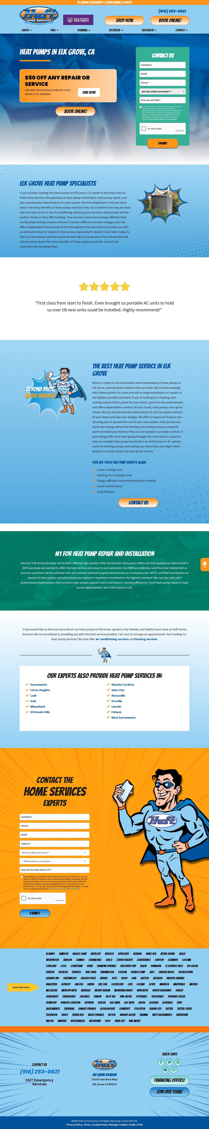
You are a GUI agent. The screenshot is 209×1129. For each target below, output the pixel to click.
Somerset (124, 1008)
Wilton (49, 1021)
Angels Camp (79, 953)
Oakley (179, 990)
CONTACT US (138, 502)
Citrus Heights (40, 690)
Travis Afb (78, 1015)
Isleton (145, 978)
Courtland (77, 966)
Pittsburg (141, 996)
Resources (148, 30)
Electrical (114, 30)
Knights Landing (175, 978)
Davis (90, 966)
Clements (173, 960)
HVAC (53, 30)
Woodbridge (78, 1021)
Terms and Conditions (157, 119)
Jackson (157, 978)
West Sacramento (123, 717)
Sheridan (69, 1008)
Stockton (139, 1008)
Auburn (137, 953)
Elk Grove (192, 966)
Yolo (107, 1021)
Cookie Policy (100, 1124)
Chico (109, 960)
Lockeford (117, 984)
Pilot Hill (111, 996)
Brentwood (52, 960)
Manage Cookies (118, 1124)
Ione (134, 978)
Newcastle (142, 990)
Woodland (95, 1021)
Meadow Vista (69, 990)
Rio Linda (115, 1002)
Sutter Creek (184, 1008)
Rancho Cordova (122, 684)
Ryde (179, 1002)
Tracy (64, 1015)
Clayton (159, 960)
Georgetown (185, 972)
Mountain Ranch (123, 990)
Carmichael (95, 960)
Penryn (97, 996)
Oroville (116, 701)
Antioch (109, 953)
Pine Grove (126, 996)
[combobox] (163, 91)
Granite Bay (52, 978)
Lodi (33, 695)
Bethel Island (167, 953)
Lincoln (116, 706)
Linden (90, 984)
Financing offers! (169, 1080)
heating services (146, 639)
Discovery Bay (128, 966)
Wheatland (37, 706)
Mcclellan (51, 990)
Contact (180, 30)
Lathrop (65, 984)
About (25, 30)
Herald (104, 978)
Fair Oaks (90, 972)
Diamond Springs (106, 966)
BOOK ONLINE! (75, 111)
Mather (193, 984)
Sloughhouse (107, 1008)
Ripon (141, 1002)
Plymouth (51, 1002)
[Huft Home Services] (39, 16)
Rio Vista (129, 1002)
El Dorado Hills (40, 712)
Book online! (170, 20)
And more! (134, 1021)
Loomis (141, 984)
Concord (51, 966)
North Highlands (161, 990)
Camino (80, 960)
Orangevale (68, 996)
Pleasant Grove (176, 996)
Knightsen (51, 984)
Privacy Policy (171, 119)
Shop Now (124, 20)
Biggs (182, 953)
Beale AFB (151, 953)
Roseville (167, 1002)
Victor (112, 1015)
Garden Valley (166, 972)
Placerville (157, 996)
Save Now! (89, 92)
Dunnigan (156, 966)
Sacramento (38, 684)
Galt (33, 701)
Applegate (123, 953)
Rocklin (153, 1002)
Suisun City (155, 1008)
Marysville (118, 695)
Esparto (76, 972)
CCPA (140, 1124)
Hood (124, 978)
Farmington (107, 972)
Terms (87, 1124)
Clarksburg (143, 960)
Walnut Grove (127, 1015)
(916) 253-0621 (172, 11)
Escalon (62, 972)
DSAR (132, 1124)
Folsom (116, 712)
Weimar (144, 1015)
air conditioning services (112, 639)
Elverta (50, 972)
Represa (89, 1002)
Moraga (85, 990)
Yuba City (117, 690)
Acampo (50, 953)
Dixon (143, 966)
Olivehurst (52, 996)
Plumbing (82, 30)
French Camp (138, 972)
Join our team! (169, 1091)
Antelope (96, 953)
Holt (114, 978)
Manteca (164, 984)
